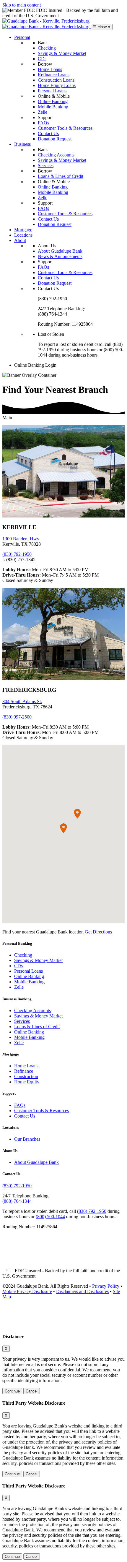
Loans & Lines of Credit (60, 176)
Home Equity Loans (57, 85)
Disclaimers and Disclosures (82, 1291)
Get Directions (98, 931)
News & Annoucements (60, 256)
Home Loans (50, 69)
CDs (42, 58)
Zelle (42, 112)
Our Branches (27, 1139)
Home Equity (26, 1081)
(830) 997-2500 (17, 716)
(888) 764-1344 (17, 1201)
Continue (12, 1391)
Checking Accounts (56, 154)
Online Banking (53, 101)
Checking (47, 47)
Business (22, 144)
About (20, 240)
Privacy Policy (105, 1286)
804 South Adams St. (22, 701)
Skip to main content (21, 4)
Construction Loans (56, 80)
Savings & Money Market (62, 53)
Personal (22, 37)
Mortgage (23, 229)
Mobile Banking (53, 106)
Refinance (23, 1071)
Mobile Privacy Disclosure (27, 1291)
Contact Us (48, 133)
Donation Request (54, 138)
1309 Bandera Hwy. (21, 538)
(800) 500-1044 (50, 1216)
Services (45, 165)
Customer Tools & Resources (65, 128)
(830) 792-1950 (17, 554)
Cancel (32, 1391)
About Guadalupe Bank (60, 251)
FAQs (43, 122)
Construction (26, 1076)
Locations (23, 235)
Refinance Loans (53, 74)
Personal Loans (52, 90)
